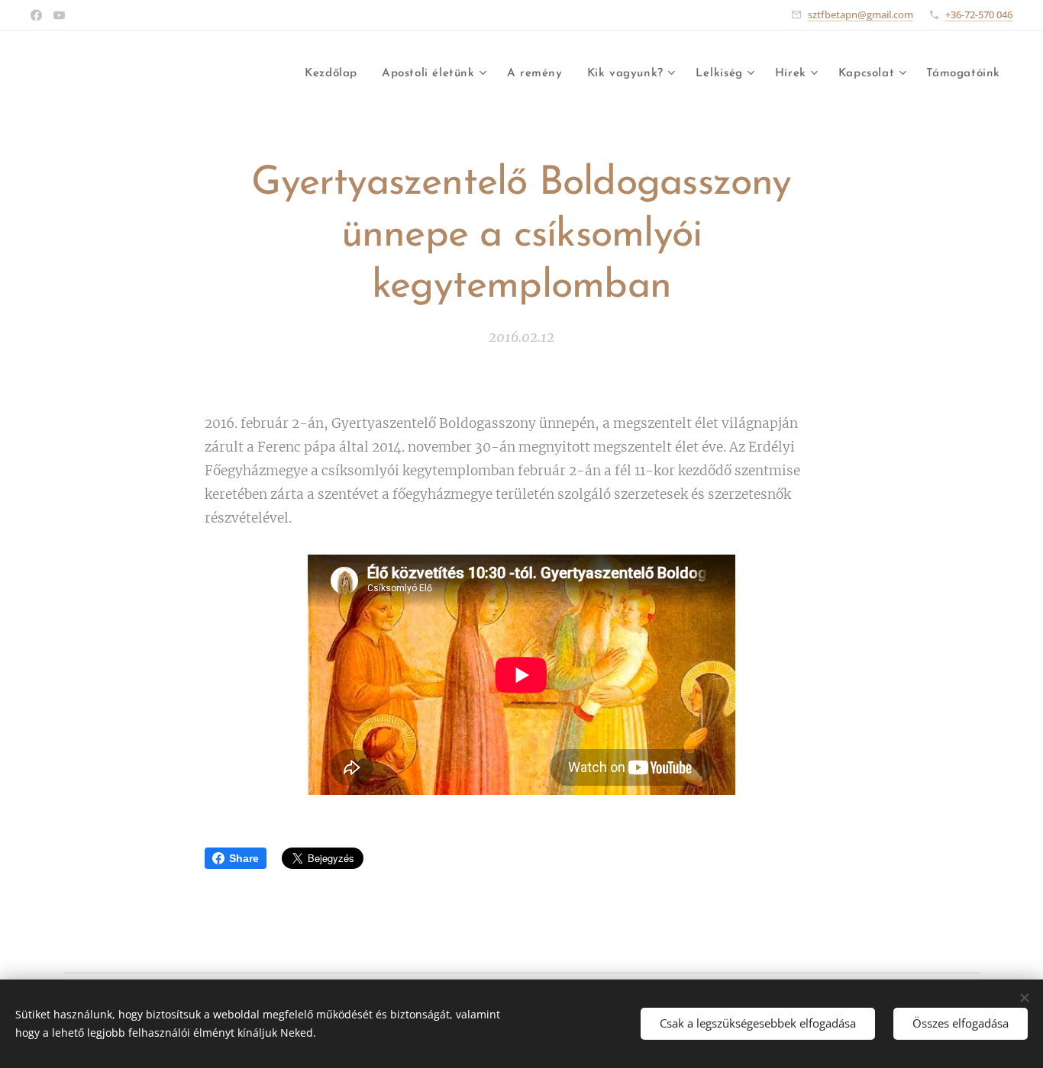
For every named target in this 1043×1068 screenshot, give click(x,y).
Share (244, 858)
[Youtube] (59, 15)
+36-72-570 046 (978, 14)
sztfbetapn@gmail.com (860, 14)
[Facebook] (36, 15)
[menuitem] (335, 74)
